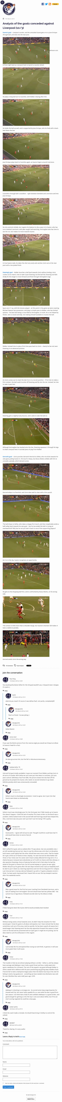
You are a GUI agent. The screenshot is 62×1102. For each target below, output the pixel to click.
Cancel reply (22, 1036)
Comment (6, 1044)
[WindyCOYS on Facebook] (43, 4)
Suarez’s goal (7, 32)
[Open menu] (2, 2)
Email (4, 1069)
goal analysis (20, 665)
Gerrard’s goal (7, 456)
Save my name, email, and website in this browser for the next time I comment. (24, 1083)
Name (5, 1062)
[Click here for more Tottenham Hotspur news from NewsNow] (31, 1099)
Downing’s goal (8, 272)
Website (5, 1076)
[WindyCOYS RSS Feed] (49, 4)
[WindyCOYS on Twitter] (46, 4)
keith (17, 1036)
